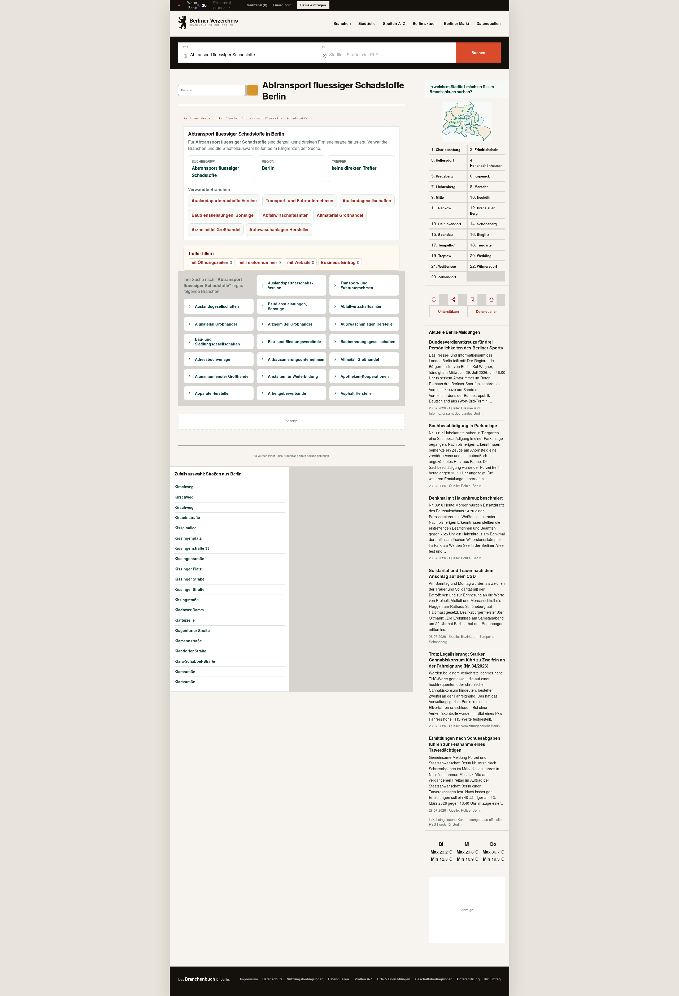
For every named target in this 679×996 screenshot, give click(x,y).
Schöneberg (487, 223)
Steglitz (483, 234)
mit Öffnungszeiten (211, 262)
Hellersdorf (445, 160)
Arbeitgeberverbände (287, 393)
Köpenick (482, 176)
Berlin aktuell (425, 23)
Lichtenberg (445, 186)
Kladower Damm (189, 609)
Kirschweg (184, 486)
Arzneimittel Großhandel (215, 229)
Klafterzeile (185, 620)
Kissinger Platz (188, 568)
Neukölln (484, 197)
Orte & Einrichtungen (393, 979)
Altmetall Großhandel (360, 359)
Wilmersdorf (487, 266)
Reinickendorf (449, 223)
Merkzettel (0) (257, 5)
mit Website (300, 262)
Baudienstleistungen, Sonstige (222, 215)
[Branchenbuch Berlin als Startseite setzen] (491, 299)
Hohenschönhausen (486, 165)
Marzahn (482, 186)
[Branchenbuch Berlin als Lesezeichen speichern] (472, 299)
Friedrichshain (486, 149)
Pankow (444, 207)
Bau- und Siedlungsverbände (294, 341)
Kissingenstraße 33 (192, 548)
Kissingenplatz (188, 538)
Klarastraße (185, 671)
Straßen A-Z (363, 979)
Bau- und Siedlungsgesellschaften (217, 341)
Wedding (484, 255)
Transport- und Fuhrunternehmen (299, 200)
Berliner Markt (456, 23)
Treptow (444, 255)
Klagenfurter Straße (192, 630)
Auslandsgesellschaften (366, 200)
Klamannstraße (188, 640)
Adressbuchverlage (212, 359)
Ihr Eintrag (492, 979)
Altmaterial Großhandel (340, 215)
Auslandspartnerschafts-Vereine (224, 200)
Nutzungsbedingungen (305, 979)
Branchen (342, 23)
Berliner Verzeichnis (203, 118)
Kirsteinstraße (187, 517)
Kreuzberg (444, 176)
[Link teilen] (453, 299)
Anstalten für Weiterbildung (293, 376)
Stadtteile (367, 23)
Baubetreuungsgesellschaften (368, 341)
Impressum (249, 979)
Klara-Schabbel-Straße (195, 661)
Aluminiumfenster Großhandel (222, 376)
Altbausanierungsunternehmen (296, 359)
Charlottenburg (448, 149)
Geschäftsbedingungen (433, 979)
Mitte (440, 197)
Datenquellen (489, 23)
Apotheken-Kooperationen (365, 376)
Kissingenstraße (189, 558)
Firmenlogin (282, 5)
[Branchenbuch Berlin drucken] (434, 299)
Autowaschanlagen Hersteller (279, 229)
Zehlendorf (447, 276)
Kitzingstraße (187, 599)
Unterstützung (468, 979)
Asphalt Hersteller (357, 393)
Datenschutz (272, 979)
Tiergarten (485, 245)
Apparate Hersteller (212, 393)
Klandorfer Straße (190, 650)
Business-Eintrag (340, 262)
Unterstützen (448, 311)
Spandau (445, 234)
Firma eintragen (313, 5)
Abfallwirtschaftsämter (285, 215)
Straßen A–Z (394, 23)
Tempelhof (446, 245)
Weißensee (447, 266)
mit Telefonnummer (259, 262)
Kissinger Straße (189, 579)
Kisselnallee (186, 527)
